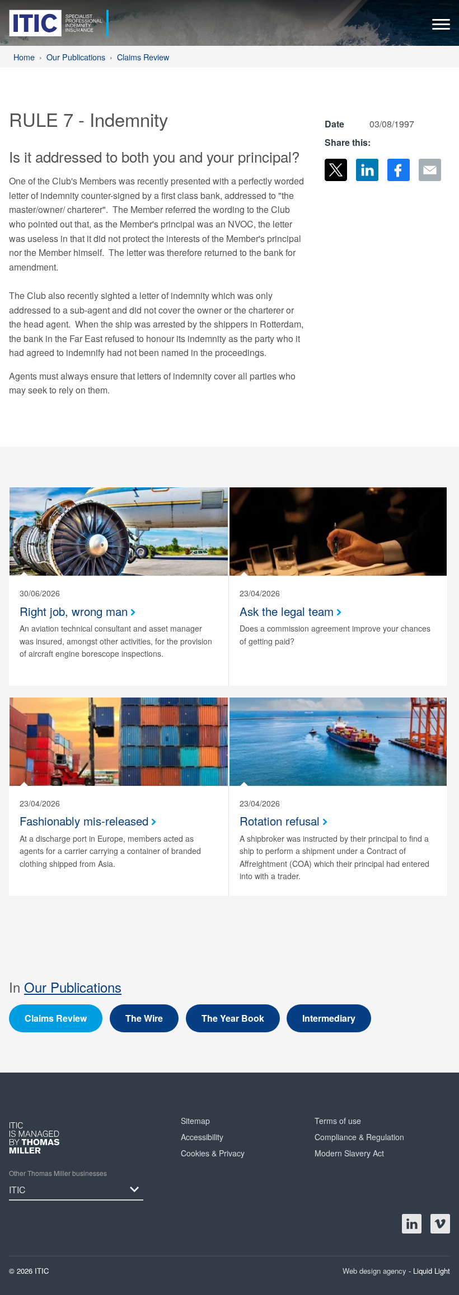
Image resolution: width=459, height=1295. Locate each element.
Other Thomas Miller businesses (58, 1173)
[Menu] (441, 27)
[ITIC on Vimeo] (440, 1224)
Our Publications (72, 987)
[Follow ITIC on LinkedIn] (411, 1224)
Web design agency (376, 1270)
